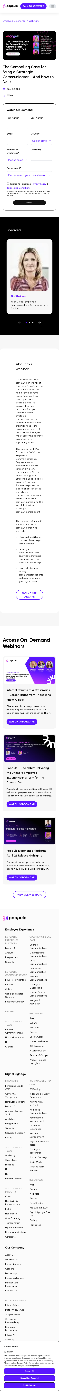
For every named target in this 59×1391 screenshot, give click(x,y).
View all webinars (29, 894)
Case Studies (36, 1036)
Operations (11, 1160)
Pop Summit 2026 (39, 1207)
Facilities (9, 1164)
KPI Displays (35, 1089)
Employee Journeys (15, 1001)
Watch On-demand (29, 594)
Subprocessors (12, 1314)
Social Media (36, 1162)
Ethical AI (10, 1335)
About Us (9, 1254)
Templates (35, 1225)
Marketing (10, 1155)
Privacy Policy (39, 184)
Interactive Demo (39, 1041)
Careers (9, 1268)
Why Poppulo (11, 1259)
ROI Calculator (37, 1046)
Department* (14, 168)
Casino (8, 1196)
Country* (35, 133)
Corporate (10, 1236)
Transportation (12, 1223)
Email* (10, 133)
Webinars (34, 21)
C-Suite (9, 1046)
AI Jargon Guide (38, 1050)
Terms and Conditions (18, 187)
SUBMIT (29, 203)
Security (9, 962)
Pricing (8, 1137)
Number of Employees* (13, 151)
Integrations (11, 957)
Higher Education (14, 1227)
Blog (32, 1018)
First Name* (13, 117)
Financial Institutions (15, 1232)
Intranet (9, 984)
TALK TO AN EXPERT (33, 6)
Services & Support (39, 1055)
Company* (36, 149)
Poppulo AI (10, 948)
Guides (33, 1032)
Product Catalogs (38, 1157)
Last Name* (37, 117)
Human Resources (14, 1037)
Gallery (33, 1220)
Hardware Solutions (15, 1101)
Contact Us (11, 1290)
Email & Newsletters (15, 979)
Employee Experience (14, 21)
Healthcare (11, 1213)
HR (6, 1174)
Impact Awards (12, 1264)
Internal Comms (13, 1178)
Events (33, 1022)
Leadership (11, 1273)
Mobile (8, 989)
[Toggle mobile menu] (52, 6)
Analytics (9, 952)
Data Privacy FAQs (14, 1309)
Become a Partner (14, 1278)
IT (6, 1042)
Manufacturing (12, 1218)
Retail (8, 1209)
